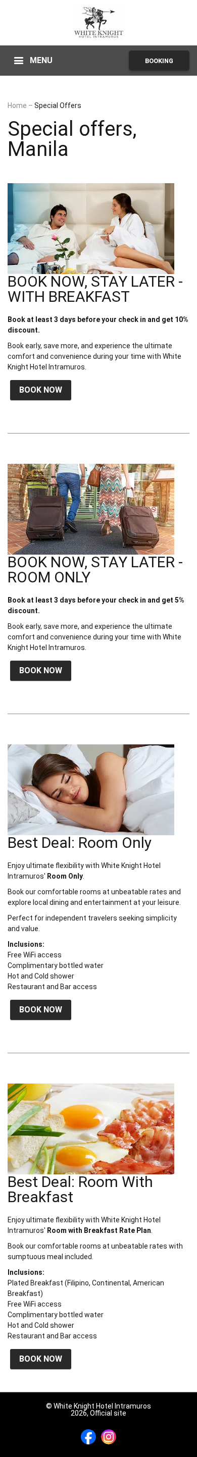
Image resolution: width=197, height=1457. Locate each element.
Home (18, 105)
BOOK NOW (40, 390)
